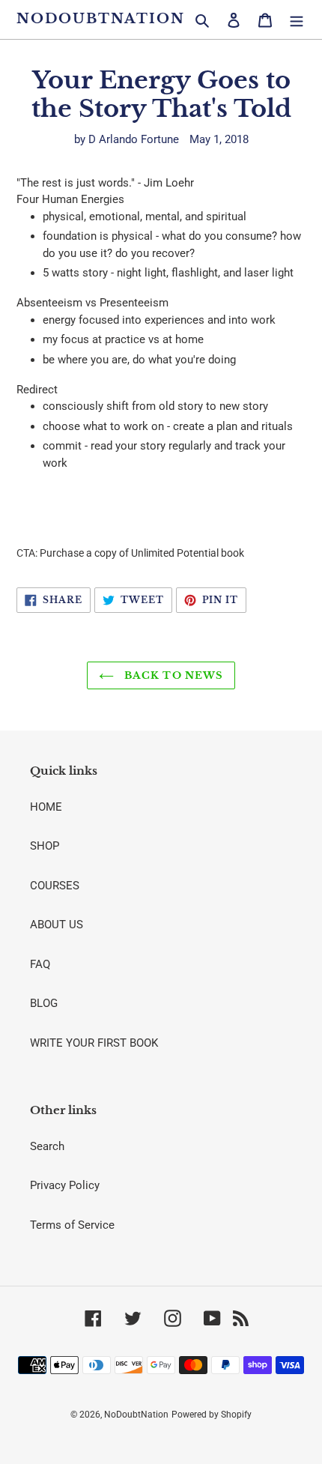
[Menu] (296, 20)
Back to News (172, 675)
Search (47, 1146)
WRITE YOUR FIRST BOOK (94, 1043)
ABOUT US (56, 924)
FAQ (40, 964)
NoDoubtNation (100, 19)
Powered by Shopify (211, 1414)
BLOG (44, 1003)
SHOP (44, 846)
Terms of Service (72, 1225)
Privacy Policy (65, 1185)
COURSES (54, 885)
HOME (46, 807)
